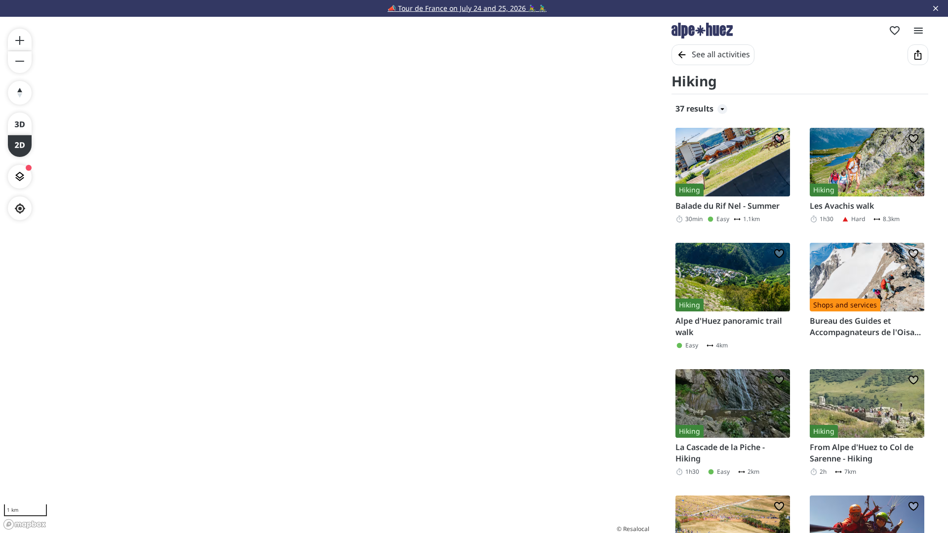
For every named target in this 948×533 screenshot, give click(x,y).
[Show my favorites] (895, 31)
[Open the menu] (918, 30)
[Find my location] (20, 208)
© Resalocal (633, 529)
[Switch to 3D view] (20, 123)
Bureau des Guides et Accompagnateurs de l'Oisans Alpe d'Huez (866, 326)
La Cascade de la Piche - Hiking (720, 452)
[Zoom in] (20, 39)
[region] (326, 275)
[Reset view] (20, 93)
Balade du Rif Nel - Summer (727, 205)
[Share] (918, 54)
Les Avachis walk (842, 205)
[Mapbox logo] (24, 524)
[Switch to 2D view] (20, 146)
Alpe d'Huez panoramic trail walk (728, 326)
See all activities (721, 54)
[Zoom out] (20, 62)
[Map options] (20, 177)
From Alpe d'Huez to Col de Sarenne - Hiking (861, 452)
